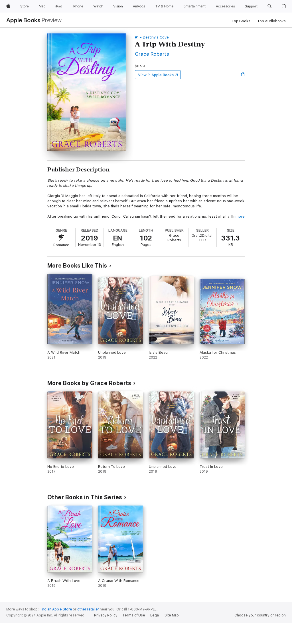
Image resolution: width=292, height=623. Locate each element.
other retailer (88, 609)
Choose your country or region (260, 615)
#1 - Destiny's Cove (152, 37)
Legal (154, 615)
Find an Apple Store (56, 609)
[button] (269, 6)
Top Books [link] (241, 21)
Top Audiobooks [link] (271, 21)
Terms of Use (133, 615)
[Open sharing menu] (243, 75)
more (240, 216)
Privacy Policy (105, 615)
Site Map (172, 615)
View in (156, 75)
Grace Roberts (152, 54)
